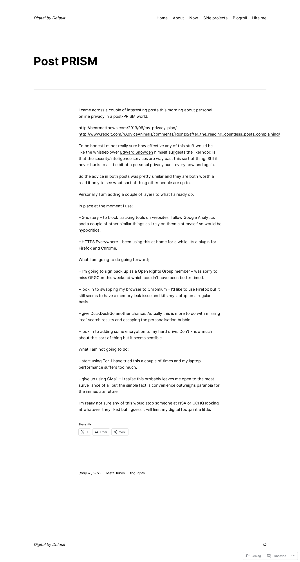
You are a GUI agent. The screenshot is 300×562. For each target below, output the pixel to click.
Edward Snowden (136, 152)
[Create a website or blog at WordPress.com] (264, 544)
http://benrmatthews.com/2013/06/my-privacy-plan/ (128, 127)
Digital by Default (49, 18)
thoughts (137, 473)
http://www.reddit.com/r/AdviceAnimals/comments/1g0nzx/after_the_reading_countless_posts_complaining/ (179, 134)
